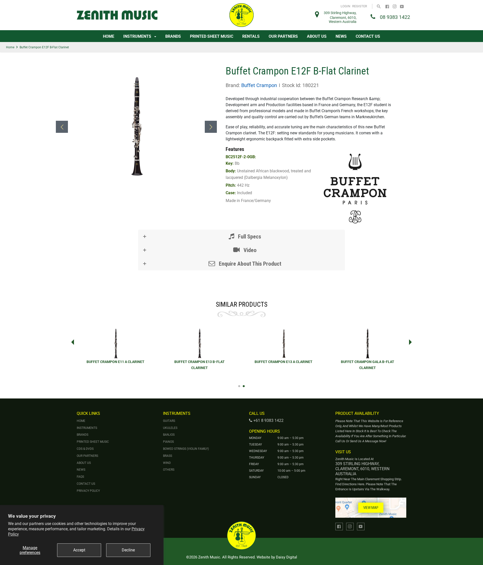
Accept (79, 550)
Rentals (251, 36)
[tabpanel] (199, 352)
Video (249, 250)
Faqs (80, 476)
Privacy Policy (88, 491)
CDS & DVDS (85, 449)
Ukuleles (170, 428)
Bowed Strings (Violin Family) (186, 449)
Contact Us (368, 36)
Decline (128, 550)
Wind (167, 463)
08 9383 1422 (395, 17)
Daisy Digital (286, 557)
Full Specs (249, 236)
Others (168, 469)
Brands (173, 36)
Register (359, 6)
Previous (71, 342)
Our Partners (283, 36)
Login (345, 6)
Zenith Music (209, 557)
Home (108, 36)
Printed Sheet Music (211, 36)
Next (412, 342)
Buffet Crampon (259, 85)
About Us (317, 36)
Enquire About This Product (249, 263)
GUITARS (169, 421)
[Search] (379, 6)
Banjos (169, 434)
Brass (167, 456)
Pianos (168, 441)
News (341, 36)
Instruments (137, 36)
